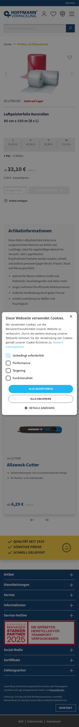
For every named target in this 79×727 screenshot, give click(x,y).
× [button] (70, 316)
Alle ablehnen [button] (40, 398)
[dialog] (39, 363)
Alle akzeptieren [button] (41, 388)
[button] (39, 408)
